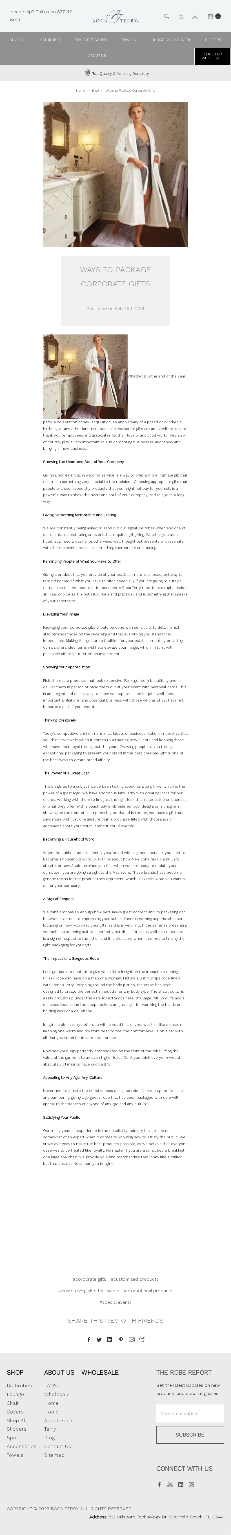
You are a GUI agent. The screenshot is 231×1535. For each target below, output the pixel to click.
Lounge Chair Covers (171, 40)
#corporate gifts (89, 1279)
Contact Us (57, 1446)
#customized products (135, 1279)
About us (97, 55)
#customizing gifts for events (89, 1290)
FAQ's (51, 1385)
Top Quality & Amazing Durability (120, 73)
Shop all (18, 40)
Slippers (213, 40)
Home (51, 1412)
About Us (59, 1372)
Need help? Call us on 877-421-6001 (42, 16)
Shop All (17, 1420)
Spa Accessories (91, 40)
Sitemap (54, 1455)
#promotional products (148, 1290)
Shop (15, 1372)
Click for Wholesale (213, 56)
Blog (49, 1437)
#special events (115, 1302)
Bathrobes (50, 40)
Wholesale (100, 1372)
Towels (128, 40)
